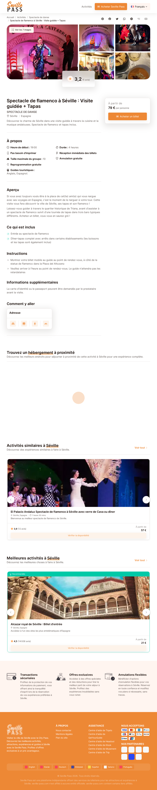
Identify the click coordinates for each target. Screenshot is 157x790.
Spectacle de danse (39, 17)
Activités (87, 6)
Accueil (10, 17)
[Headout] (139, 750)
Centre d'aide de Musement (102, 748)
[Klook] (146, 750)
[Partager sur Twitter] (117, 19)
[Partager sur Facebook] (110, 19)
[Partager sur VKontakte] (139, 19)
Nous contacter (63, 730)
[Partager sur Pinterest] (103, 19)
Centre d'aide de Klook (99, 745)
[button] (42, 52)
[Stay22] (139, 757)
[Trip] (131, 757)
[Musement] (124, 757)
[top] (149, 782)
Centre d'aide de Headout (101, 741)
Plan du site (61, 737)
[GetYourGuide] (131, 750)
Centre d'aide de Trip (99, 752)
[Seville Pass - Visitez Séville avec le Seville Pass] (15, 6)
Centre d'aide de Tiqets (100, 730)
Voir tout (140, 447)
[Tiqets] (124, 750)
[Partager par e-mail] (146, 19)
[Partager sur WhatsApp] (124, 19)
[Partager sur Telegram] (132, 19)
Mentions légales (64, 734)
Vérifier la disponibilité (78, 535)
